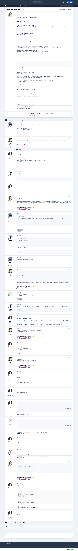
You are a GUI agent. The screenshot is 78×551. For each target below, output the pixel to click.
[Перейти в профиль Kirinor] (10, 318)
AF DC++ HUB (18, 433)
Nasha (10, 347)
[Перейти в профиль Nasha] (10, 344)
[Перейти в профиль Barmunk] (10, 124)
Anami (10, 423)
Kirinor (10, 321)
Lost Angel (10, 176)
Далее (16, 120)
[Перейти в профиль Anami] (34, 115)
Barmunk (10, 127)
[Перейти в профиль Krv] (10, 294)
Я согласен (70, 549)
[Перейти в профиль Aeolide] (32, 115)
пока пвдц (25, 331)
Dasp (10, 17)
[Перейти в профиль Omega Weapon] (10, 154)
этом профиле (40, 47)
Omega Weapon (10, 157)
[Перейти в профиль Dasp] (10, 14)
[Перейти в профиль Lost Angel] (10, 173)
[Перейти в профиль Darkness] (10, 373)
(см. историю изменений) (33, 104)
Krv (10, 297)
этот (22, 47)
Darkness (10, 376)
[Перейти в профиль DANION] (37, 115)
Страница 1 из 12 (22, 120)
